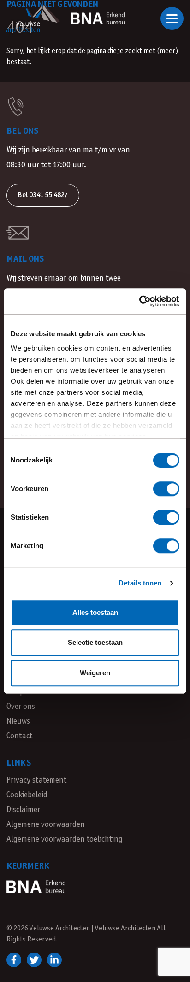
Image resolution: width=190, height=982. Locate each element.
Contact (19, 736)
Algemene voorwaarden (45, 825)
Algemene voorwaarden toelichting (64, 839)
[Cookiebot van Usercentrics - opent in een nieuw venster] (139, 301)
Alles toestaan (95, 612)
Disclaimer (23, 810)
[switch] (166, 488)
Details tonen (140, 583)
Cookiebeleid (27, 795)
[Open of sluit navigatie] (172, 18)
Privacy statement (36, 780)
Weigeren (95, 673)
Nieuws (18, 721)
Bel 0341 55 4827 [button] (43, 195)
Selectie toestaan (95, 642)
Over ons (20, 707)
